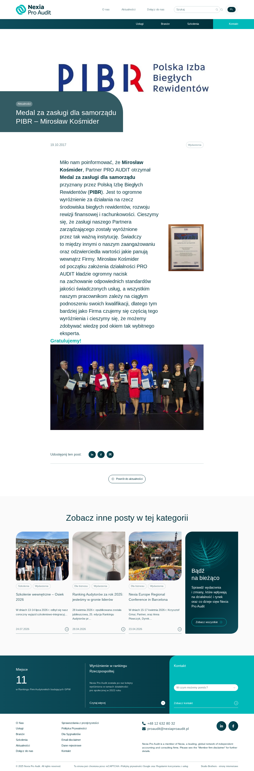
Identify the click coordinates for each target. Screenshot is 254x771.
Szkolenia (193, 23)
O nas (106, 9)
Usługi (139, 23)
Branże (165, 23)
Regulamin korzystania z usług (172, 766)
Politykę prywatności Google (135, 766)
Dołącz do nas (155, 9)
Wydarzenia (194, 144)
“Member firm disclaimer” (211, 747)
